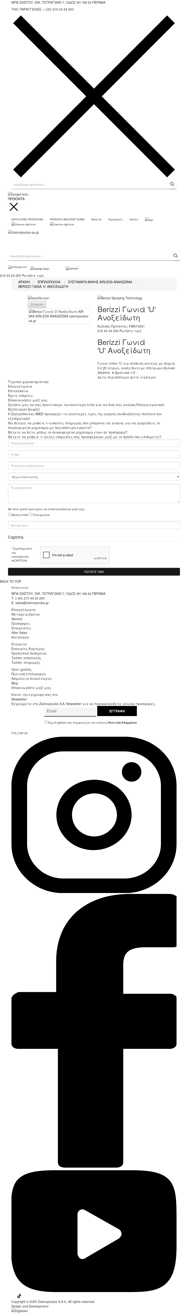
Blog (14, 683)
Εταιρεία (19, 644)
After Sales (19, 632)
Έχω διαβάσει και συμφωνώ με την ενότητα (92, 722)
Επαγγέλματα (23, 609)
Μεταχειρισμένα (25, 614)
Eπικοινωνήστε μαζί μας (31, 687)
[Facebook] (94, 1168)
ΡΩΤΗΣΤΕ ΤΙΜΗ (94, 572)
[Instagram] (94, 891)
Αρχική (24, 282)
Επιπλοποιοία (49, 282)
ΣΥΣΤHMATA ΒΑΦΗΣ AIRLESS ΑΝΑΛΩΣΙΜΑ (100, 282)
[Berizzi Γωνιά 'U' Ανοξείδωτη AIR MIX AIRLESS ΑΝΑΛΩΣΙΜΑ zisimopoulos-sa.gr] (59, 316)
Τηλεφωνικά (41, 515)
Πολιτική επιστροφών (28, 674)
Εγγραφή (117, 711)
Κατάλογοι (20, 637)
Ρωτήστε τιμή (33, 275)
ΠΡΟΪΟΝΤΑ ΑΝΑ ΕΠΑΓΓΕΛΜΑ (67, 219)
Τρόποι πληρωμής (25, 662)
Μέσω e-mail (20, 515)
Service (134, 219)
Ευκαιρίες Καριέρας (28, 648)
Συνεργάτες (21, 628)
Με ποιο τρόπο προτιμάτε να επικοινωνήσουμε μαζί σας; (46, 509)
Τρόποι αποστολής (26, 657)
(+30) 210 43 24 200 (30, 598)
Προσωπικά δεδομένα (29, 653)
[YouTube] (94, 1291)
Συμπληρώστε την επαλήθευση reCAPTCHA (21, 554)
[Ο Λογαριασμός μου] (59, 268)
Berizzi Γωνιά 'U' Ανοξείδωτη (43, 286)
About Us (96, 219)
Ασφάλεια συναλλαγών (31, 678)
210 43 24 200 (10, 275)
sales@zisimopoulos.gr (32, 602)
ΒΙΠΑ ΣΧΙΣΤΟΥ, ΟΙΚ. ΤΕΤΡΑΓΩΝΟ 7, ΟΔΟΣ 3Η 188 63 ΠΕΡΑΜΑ (58, 593)
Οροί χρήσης (21, 669)
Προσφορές (115, 219)
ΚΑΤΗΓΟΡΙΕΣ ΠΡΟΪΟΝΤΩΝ (27, 219)
